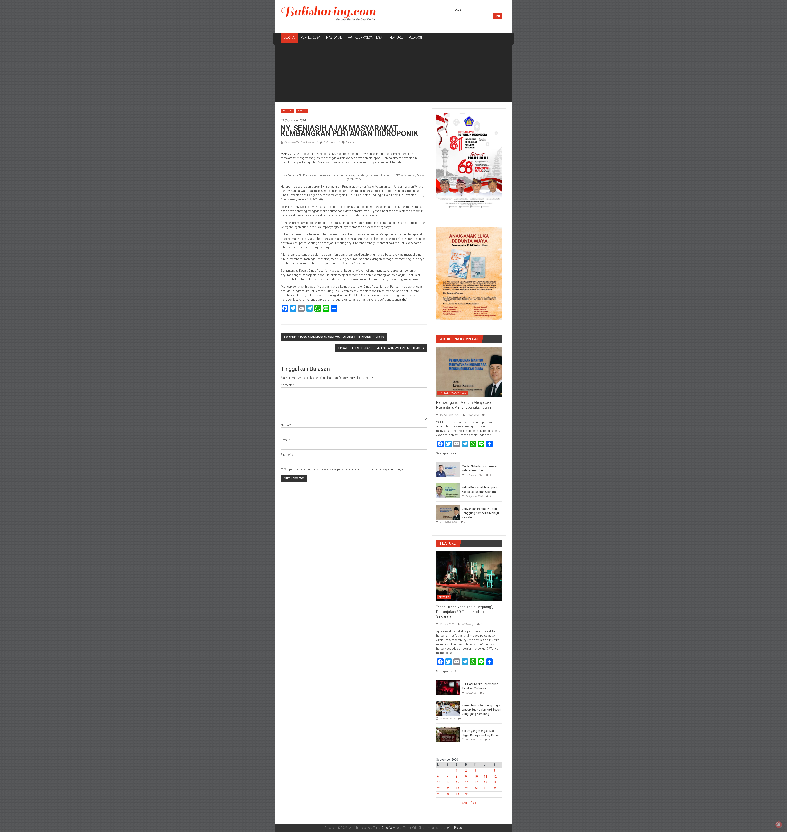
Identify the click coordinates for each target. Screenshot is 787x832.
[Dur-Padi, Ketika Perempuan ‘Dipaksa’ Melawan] (448, 687)
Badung (350, 142)
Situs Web (287, 454)
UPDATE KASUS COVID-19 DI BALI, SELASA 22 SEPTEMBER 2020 (380, 348)
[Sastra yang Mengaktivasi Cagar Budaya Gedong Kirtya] (448, 734)
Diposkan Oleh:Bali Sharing (299, 142)
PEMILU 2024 (310, 38)
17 (476, 782)
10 (476, 776)
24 (476, 788)
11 (485, 776)
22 (457, 788)
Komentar (288, 385)
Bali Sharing (472, 415)
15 (457, 782)
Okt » (473, 802)
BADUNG (287, 110)
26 (495, 788)
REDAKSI (415, 38)
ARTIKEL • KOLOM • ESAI (365, 38)
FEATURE (396, 38)
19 (495, 782)
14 (448, 782)
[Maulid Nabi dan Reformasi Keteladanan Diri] (448, 469)
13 (438, 782)
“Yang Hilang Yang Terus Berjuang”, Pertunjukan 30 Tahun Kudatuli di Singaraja (464, 612)
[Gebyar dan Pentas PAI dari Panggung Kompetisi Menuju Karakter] (448, 511)
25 (485, 788)
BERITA (289, 38)
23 (467, 788)
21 (448, 788)
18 (485, 782)
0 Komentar (330, 142)
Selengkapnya (445, 453)
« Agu (465, 802)
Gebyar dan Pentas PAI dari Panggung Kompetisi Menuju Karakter (480, 513)
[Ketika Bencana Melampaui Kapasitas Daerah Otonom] (448, 490)
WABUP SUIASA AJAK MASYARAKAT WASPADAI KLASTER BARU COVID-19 (335, 337)
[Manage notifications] (778, 824)
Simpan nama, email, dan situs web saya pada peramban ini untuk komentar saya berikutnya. (344, 469)
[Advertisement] (393, 73)
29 (457, 794)
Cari (458, 10)
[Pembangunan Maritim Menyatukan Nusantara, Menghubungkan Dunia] (469, 371)
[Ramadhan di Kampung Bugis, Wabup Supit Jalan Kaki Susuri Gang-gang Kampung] (448, 708)
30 (467, 794)
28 (448, 794)
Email (285, 440)
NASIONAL (334, 38)
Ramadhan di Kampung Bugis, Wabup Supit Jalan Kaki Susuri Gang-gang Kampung (481, 710)
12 (495, 776)
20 (438, 788)
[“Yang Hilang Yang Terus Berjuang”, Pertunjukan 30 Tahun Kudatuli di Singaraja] (469, 576)
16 (467, 782)
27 (438, 794)
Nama (286, 425)
